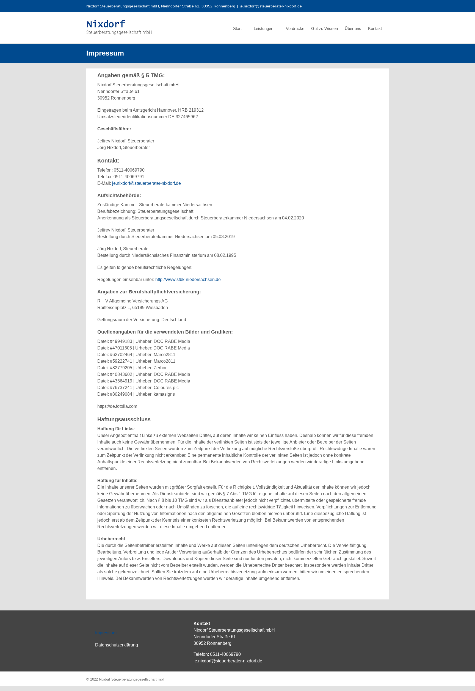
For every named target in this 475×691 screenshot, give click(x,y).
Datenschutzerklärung (116, 645)
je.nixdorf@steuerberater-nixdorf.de (271, 6)
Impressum (106, 633)
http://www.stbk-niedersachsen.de (188, 279)
